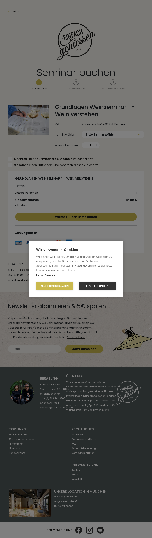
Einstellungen (97, 286)
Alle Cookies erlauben (55, 286)
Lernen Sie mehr (45, 275)
